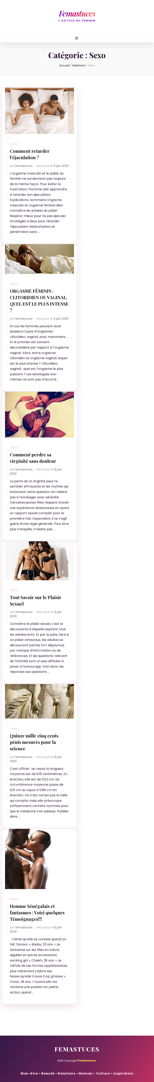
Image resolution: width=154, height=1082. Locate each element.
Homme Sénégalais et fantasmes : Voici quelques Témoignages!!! (37, 912)
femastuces (23, 166)
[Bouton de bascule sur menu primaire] (77, 38)
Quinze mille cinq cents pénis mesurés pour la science (34, 742)
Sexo (14, 144)
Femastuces (77, 13)
